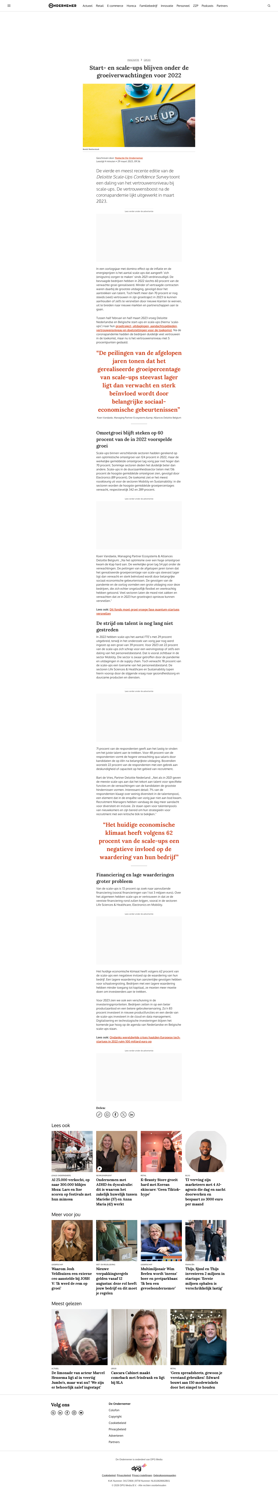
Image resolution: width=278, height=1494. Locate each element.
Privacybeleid (124, 1475)
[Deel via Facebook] (115, 1114)
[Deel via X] (123, 1114)
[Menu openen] (9, 6)
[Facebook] (67, 1412)
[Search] (269, 6)
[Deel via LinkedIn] (132, 1114)
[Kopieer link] (99, 1114)
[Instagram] (74, 1412)
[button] (142, 1475)
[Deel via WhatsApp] (107, 1114)
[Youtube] (81, 1412)
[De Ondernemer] (62, 5)
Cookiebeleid (109, 1475)
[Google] (53, 1412)
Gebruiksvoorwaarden (164, 1475)
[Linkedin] (60, 1412)
